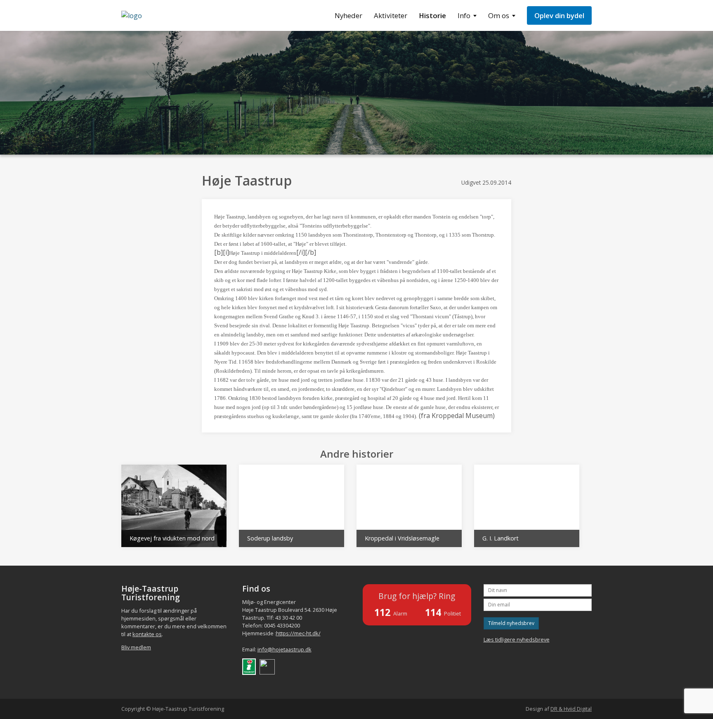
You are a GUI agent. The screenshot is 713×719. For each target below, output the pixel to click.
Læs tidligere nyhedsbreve (517, 639)
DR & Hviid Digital (571, 708)
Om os (498, 15)
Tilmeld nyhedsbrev (511, 623)
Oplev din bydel (559, 15)
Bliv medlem (136, 647)
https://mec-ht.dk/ (298, 633)
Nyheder (348, 15)
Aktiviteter (390, 15)
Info (464, 15)
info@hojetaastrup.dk (284, 649)
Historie (432, 15)
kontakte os (147, 634)
